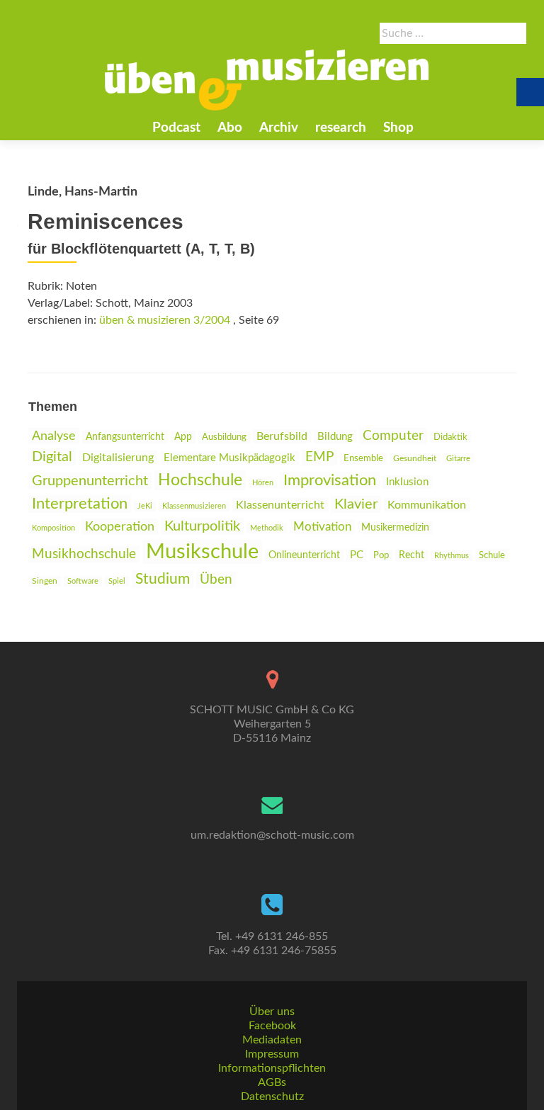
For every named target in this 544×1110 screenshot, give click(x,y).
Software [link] (82, 581)
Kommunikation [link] (426, 505)
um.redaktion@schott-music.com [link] (272, 835)
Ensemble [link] (363, 458)
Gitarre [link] (458, 459)
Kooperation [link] (119, 526)
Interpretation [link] (80, 504)
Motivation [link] (322, 527)
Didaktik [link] (451, 437)
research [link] (340, 128)
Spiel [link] (116, 581)
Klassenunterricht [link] (280, 505)
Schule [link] (492, 555)
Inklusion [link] (407, 482)
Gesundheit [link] (414, 459)
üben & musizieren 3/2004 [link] (164, 320)
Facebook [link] (272, 1025)
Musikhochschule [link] (84, 554)
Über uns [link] (272, 1011)
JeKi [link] (144, 506)
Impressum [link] (272, 1054)
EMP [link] (319, 457)
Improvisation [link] (329, 480)
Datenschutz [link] (272, 1096)
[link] (267, 80)
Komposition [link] (53, 528)
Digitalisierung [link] (118, 457)
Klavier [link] (356, 504)
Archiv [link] (278, 128)
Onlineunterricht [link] (304, 555)
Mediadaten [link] (272, 1040)
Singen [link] (44, 581)
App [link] (183, 437)
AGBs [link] (272, 1082)
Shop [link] (398, 128)
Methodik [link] (266, 528)
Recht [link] (411, 555)
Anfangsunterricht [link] (125, 436)
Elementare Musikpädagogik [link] (229, 458)
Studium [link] (162, 579)
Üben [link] (216, 580)
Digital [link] (52, 457)
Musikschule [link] (202, 551)
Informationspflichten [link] (272, 1068)
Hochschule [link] (200, 480)
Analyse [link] (54, 436)
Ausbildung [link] (224, 437)
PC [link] (356, 555)
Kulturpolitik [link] (202, 526)
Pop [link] (381, 555)
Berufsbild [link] (281, 436)
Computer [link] (393, 436)
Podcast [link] (176, 128)
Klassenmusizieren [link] (194, 506)
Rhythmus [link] (451, 556)
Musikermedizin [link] (395, 528)
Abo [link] (229, 128)
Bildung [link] (335, 436)
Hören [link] (262, 483)
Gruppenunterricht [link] (90, 481)
